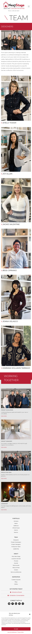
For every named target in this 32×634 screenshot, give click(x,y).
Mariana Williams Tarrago (16, 368)
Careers (16, 569)
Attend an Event (17, 592)
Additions (16, 525)
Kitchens (16, 521)
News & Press (16, 567)
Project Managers (6, 441)
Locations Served (16, 558)
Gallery (16, 584)
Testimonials (16, 565)
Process (16, 561)
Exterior (16, 532)
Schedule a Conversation (17, 595)
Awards (16, 563)
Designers (16, 540)
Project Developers (7, 410)
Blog (16, 582)
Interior (16, 530)
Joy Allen (7, 174)
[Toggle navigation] (29, 6)
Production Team (6, 472)
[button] (30, 614)
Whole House (16, 528)
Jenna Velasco (10, 321)
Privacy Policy (20, 632)
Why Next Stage (16, 556)
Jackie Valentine (11, 224)
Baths (16, 523)
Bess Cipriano (10, 270)
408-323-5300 (15, 10)
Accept (16, 629)
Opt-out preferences (12, 632)
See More (4, 416)
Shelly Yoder (9, 123)
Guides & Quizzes (16, 579)
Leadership (4, 503)
